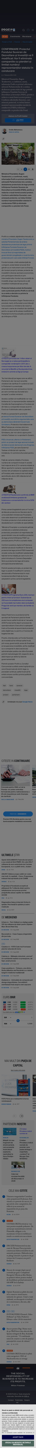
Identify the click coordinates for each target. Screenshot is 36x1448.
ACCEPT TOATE (18, 1437)
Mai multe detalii (14, 1431)
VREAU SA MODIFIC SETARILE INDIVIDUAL (18, 1443)
